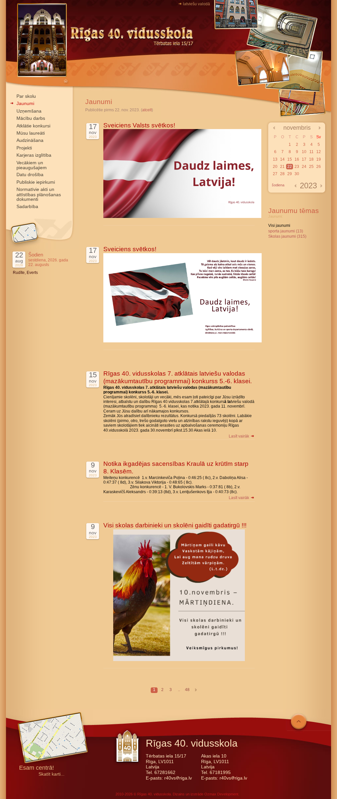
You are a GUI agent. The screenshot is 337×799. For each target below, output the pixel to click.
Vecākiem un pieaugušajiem (31, 165)
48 (187, 689)
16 (297, 159)
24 (304, 166)
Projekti (24, 147)
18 (311, 159)
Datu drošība (29, 174)
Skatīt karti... (52, 774)
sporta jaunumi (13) (285, 231)
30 (297, 174)
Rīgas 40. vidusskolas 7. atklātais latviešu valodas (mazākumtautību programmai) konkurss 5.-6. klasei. (177, 377)
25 (311, 166)
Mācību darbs (30, 118)
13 (275, 159)
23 (297, 166)
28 (282, 174)
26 (318, 166)
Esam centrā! (36, 768)
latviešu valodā (196, 4)
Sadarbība (27, 206)
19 (318, 159)
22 (289, 166)
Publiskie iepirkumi (35, 182)
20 (275, 166)
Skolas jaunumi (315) (287, 236)
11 (311, 151)
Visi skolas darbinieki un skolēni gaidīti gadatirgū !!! (174, 525)
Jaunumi (25, 103)
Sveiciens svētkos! (129, 249)
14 (282, 159)
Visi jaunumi (279, 225)
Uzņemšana (28, 111)
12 (318, 151)
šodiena (278, 185)
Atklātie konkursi (33, 125)
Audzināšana (29, 140)
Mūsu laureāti (30, 133)
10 (304, 151)
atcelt (147, 110)
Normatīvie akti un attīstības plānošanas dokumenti (38, 194)
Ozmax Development (221, 794)
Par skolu (26, 96)
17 (304, 159)
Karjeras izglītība (33, 155)
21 (282, 166)
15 (289, 159)
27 (275, 174)
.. (179, 689)
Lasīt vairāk (239, 436)
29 (289, 174)
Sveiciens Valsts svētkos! (139, 125)
